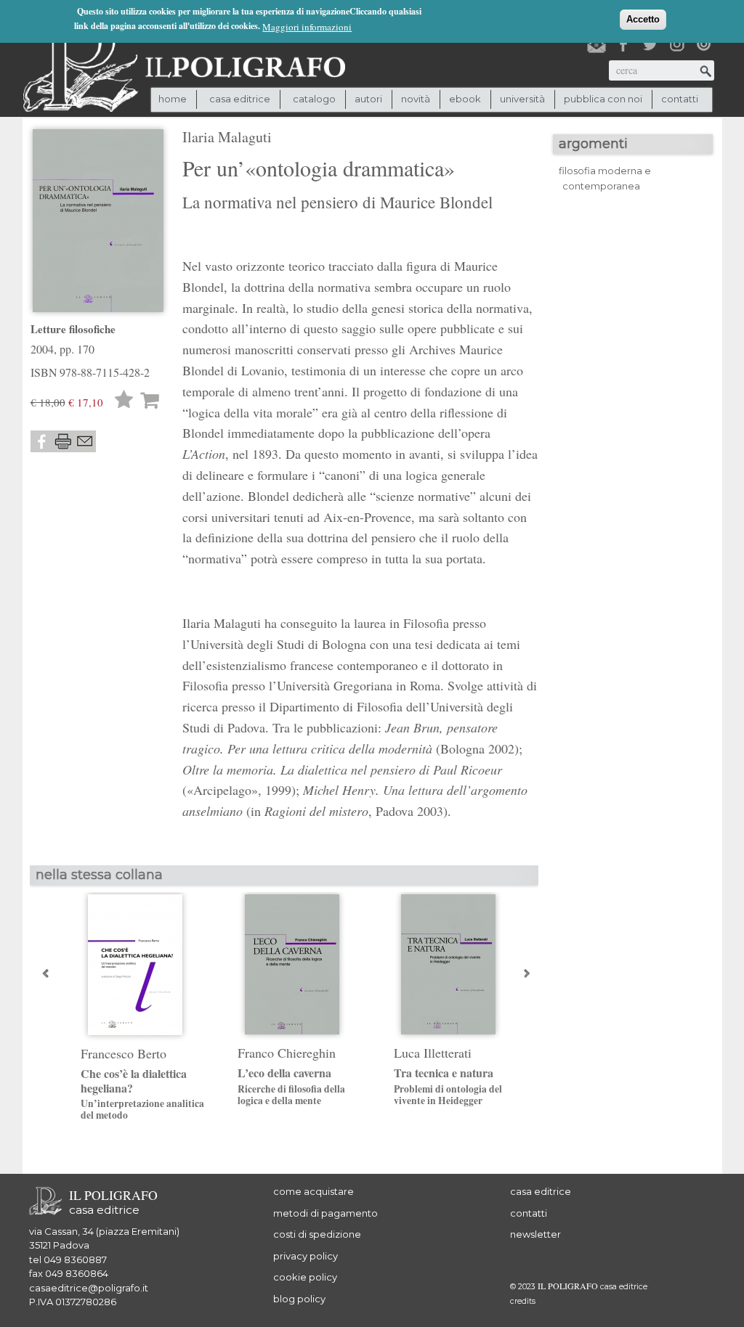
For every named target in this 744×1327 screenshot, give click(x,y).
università (522, 99)
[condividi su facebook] (41, 441)
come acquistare (313, 1191)
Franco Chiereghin (287, 1052)
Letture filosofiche (73, 329)
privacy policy (305, 1256)
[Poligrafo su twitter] (650, 44)
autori (368, 99)
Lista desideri (124, 401)
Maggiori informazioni (307, 26)
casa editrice (540, 1191)
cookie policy (305, 1277)
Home (172, 99)
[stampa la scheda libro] (63, 441)
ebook (465, 99)
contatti (679, 99)
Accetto (643, 19)
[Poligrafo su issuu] (704, 44)
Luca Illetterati (433, 1052)
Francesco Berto (123, 1053)
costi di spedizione (317, 1234)
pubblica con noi (603, 99)
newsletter (535, 1234)
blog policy (299, 1298)
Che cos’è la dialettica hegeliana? (142, 1093)
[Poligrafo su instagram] (677, 44)
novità (415, 99)
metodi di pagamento (325, 1213)
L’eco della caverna (291, 1086)
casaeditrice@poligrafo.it (88, 1288)
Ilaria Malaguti (227, 137)
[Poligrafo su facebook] (623, 44)
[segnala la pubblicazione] (85, 441)
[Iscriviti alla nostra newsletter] (596, 44)
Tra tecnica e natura (448, 1086)
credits (522, 1301)
